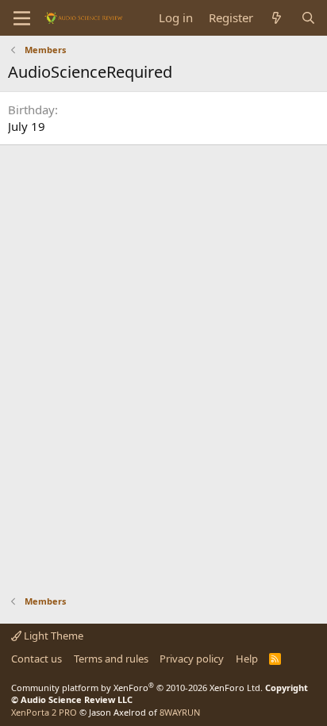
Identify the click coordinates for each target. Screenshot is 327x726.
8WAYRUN (180, 712)
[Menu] (21, 18)
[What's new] (276, 18)
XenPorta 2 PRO (44, 712)
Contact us (36, 658)
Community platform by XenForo (137, 687)
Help (247, 658)
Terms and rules (111, 658)
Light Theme (52, 635)
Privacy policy (192, 658)
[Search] (308, 18)
